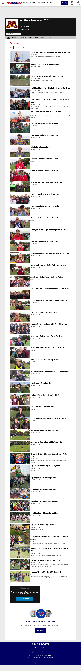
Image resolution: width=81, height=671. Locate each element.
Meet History (10, 33)
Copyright (39, 648)
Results (25, 3)
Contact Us (31, 655)
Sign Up (64, 3)
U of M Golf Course (24, 26)
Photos (36, 37)
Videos (30, 37)
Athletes (49, 3)
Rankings (33, 3)
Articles (43, 37)
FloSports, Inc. (44, 648)
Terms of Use (48, 655)
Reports (22, 37)
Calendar (41, 3)
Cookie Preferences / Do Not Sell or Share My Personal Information (40, 658)
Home (8, 37)
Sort (11, 47)
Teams (49, 37)
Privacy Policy (39, 655)
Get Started (40, 630)
